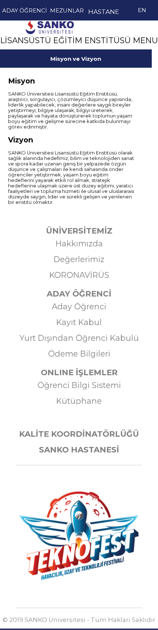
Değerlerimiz (79, 259)
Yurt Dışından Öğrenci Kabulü (79, 338)
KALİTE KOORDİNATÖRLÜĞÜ (79, 434)
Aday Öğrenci (79, 306)
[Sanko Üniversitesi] (50, 20)
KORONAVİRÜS (79, 275)
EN (142, 10)
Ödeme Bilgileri (79, 353)
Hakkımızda (79, 243)
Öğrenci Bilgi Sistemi (79, 385)
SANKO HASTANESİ (79, 449)
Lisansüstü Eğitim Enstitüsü (50, 45)
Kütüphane (79, 401)
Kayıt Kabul (79, 322)
